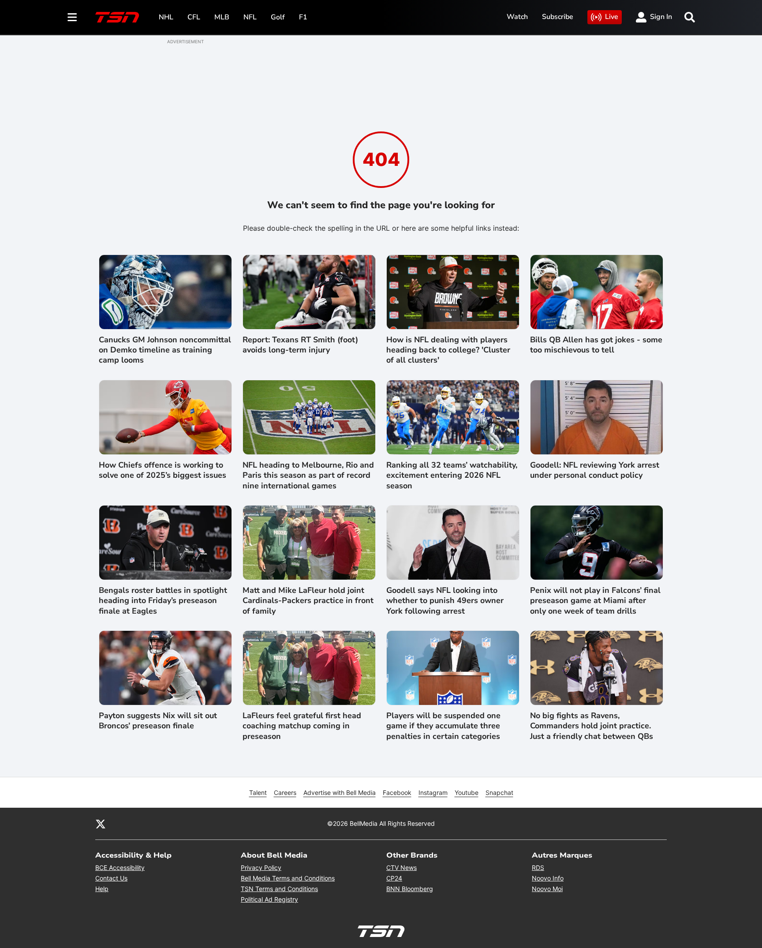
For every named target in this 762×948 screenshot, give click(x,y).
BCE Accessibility (120, 867)
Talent (258, 792)
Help (101, 888)
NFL (250, 17)
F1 (303, 17)
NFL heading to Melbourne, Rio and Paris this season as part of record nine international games (308, 475)
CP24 (394, 878)
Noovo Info (548, 878)
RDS (538, 867)
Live (611, 17)
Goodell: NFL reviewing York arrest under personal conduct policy (594, 470)
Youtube (466, 792)
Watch (517, 17)
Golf (278, 17)
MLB (221, 17)
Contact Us (111, 878)
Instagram (433, 792)
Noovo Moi (547, 888)
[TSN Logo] (117, 17)
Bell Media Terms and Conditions (288, 878)
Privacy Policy (261, 867)
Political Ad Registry (269, 899)
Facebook (397, 792)
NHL (166, 17)
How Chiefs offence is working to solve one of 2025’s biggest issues (162, 470)
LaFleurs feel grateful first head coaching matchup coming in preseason (302, 726)
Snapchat (499, 792)
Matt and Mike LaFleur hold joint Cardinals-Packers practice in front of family (308, 600)
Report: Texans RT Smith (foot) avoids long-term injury (300, 345)
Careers (285, 792)
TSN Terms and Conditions (279, 888)
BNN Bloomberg (409, 888)
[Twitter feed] (100, 823)
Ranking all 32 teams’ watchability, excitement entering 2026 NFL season (451, 475)
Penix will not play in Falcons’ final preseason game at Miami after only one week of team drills (595, 600)
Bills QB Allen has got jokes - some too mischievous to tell (596, 345)
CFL (193, 17)
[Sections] (72, 17)
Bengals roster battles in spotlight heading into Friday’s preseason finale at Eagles (163, 600)
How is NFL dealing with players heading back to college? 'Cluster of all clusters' (448, 350)
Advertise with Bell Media (339, 792)
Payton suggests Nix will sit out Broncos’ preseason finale (158, 721)
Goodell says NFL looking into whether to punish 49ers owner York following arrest (445, 600)
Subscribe (557, 17)
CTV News (401, 867)
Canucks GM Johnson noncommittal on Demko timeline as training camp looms (165, 350)
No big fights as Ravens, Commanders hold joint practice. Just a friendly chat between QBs (591, 726)
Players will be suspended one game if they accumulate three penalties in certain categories (443, 726)
